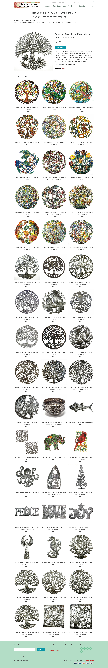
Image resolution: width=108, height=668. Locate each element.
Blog (64, 6)
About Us (81, 6)
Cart (91, 6)
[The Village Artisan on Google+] (55, 3)
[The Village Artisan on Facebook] (53, 3)
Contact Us (67, 648)
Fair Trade (72, 6)
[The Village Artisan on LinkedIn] (63, 3)
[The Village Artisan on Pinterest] (60, 3)
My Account (69, 2)
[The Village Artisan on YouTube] (58, 3)
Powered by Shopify (88, 660)
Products (47, 6)
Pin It (63, 68)
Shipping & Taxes (54, 650)
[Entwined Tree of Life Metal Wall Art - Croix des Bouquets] (33, 51)
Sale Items (57, 6)
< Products (17, 30)
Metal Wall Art (71, 64)
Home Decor (64, 64)
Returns (52, 648)
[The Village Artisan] (27, 5)
